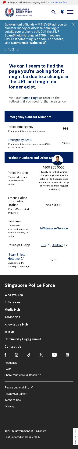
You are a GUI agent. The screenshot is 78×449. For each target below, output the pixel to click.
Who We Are (14, 295)
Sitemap (10, 406)
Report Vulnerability (17, 387)
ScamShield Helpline (16, 256)
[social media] (5, 355)
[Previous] (5, 49)
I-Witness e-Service (54, 228)
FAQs (8, 369)
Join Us (10, 332)
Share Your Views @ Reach (21, 375)
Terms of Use (13, 400)
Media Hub (12, 310)
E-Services (12, 302)
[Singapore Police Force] (18, 12)
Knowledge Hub (16, 324)
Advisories (12, 317)
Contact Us (13, 346)
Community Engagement (23, 339)
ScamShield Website (26, 43)
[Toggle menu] (71, 12)
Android (57, 245)
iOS (43, 245)
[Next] (18, 49)
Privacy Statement (16, 393)
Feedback (11, 362)
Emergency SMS (20, 140)
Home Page (30, 98)
